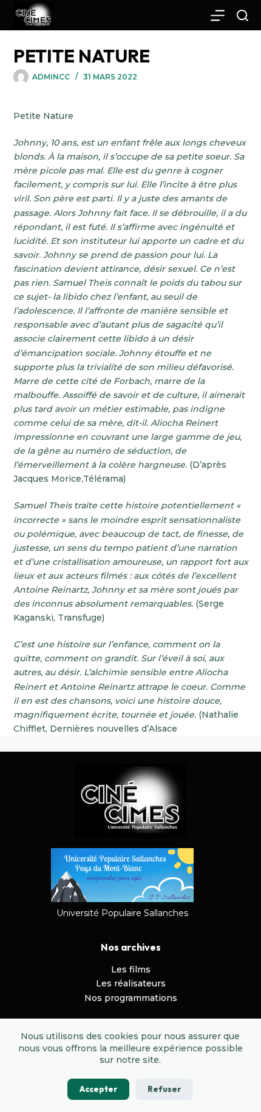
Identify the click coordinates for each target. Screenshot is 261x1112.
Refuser (164, 1089)
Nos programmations (130, 997)
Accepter (98, 1089)
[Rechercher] (242, 15)
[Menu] (218, 15)
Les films (131, 969)
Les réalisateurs (131, 983)
